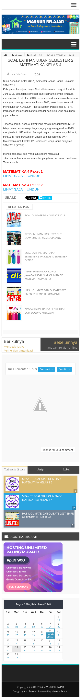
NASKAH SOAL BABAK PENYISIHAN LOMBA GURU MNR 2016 (45, 310)
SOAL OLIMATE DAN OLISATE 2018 (45, 215)
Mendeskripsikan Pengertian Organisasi (18, 348)
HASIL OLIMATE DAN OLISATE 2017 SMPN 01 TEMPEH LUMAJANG (45, 291)
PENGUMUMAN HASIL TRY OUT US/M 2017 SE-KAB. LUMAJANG (43, 235)
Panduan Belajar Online (61, 347)
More (46, 197)
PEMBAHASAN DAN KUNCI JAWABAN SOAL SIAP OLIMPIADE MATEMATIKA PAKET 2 (44, 275)
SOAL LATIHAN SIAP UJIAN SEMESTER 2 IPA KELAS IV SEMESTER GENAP (46, 256)
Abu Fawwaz (31, 691)
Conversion (46, 369)
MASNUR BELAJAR (53, 687)
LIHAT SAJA (13, 176)
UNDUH (34, 176)
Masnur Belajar (60, 691)
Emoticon (64, 369)
